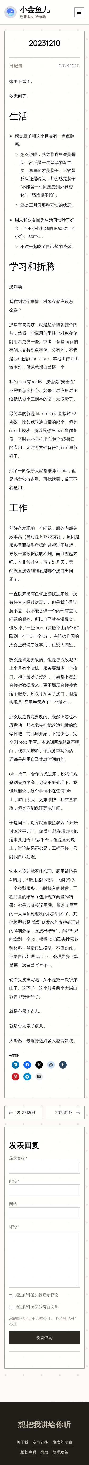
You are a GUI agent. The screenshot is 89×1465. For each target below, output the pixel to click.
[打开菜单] (79, 12)
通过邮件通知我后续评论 (36, 1294)
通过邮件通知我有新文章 (36, 1306)
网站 (13, 1203)
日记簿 (16, 65)
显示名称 (18, 1158)
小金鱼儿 (35, 9)
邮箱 (14, 1181)
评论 (14, 1226)
